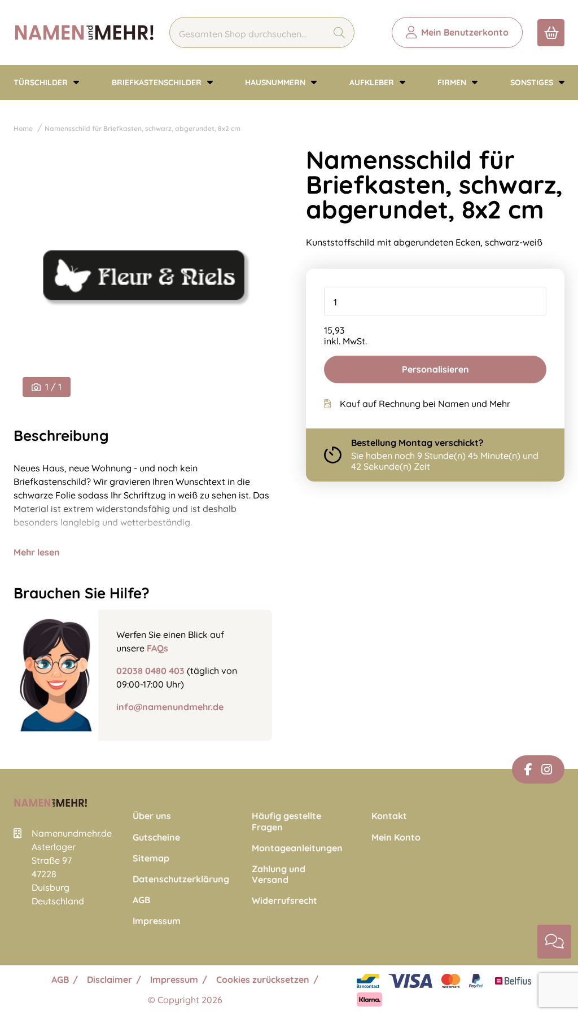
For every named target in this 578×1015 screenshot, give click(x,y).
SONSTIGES (532, 82)
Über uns (152, 816)
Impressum (157, 921)
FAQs (157, 648)
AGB (141, 900)
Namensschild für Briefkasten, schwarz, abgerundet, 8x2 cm (142, 128)
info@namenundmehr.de (170, 706)
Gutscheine (156, 837)
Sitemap (151, 858)
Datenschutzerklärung (170, 879)
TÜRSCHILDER (42, 82)
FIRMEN (452, 82)
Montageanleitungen (289, 848)
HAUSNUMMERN (276, 82)
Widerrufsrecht (284, 900)
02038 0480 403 (150, 670)
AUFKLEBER (372, 82)
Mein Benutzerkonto (465, 32)
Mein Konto (396, 837)
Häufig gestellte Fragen (286, 821)
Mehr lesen (37, 552)
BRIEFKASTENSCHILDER (158, 82)
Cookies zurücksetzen (262, 979)
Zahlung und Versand (278, 874)
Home (23, 128)
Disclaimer (109, 979)
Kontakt (389, 816)
